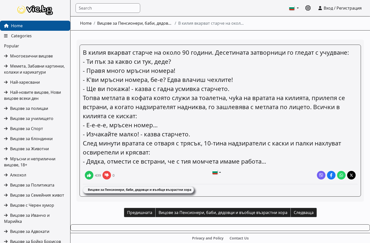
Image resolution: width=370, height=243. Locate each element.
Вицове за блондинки (31, 138)
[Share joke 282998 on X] (351, 175)
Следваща (304, 212)
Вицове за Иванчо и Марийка (27, 218)
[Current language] (294, 8)
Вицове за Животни (29, 148)
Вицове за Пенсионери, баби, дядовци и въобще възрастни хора (135, 23)
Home (16, 25)
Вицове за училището (31, 118)
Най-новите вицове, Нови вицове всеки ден (32, 95)
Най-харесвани (25, 82)
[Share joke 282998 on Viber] (321, 175)
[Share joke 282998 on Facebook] (331, 175)
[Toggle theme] (308, 8)
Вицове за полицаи (29, 108)
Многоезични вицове (31, 56)
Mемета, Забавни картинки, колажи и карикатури (34, 69)
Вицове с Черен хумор (32, 205)
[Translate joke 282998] (216, 172)
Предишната (139, 212)
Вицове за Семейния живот (37, 195)
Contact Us (239, 238)
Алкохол (18, 175)
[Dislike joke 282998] (106, 175)
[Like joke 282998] (89, 175)
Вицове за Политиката (32, 185)
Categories (21, 36)
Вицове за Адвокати (29, 231)
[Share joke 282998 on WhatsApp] (341, 175)
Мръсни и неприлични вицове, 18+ (29, 162)
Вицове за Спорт (26, 128)
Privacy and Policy (208, 238)
